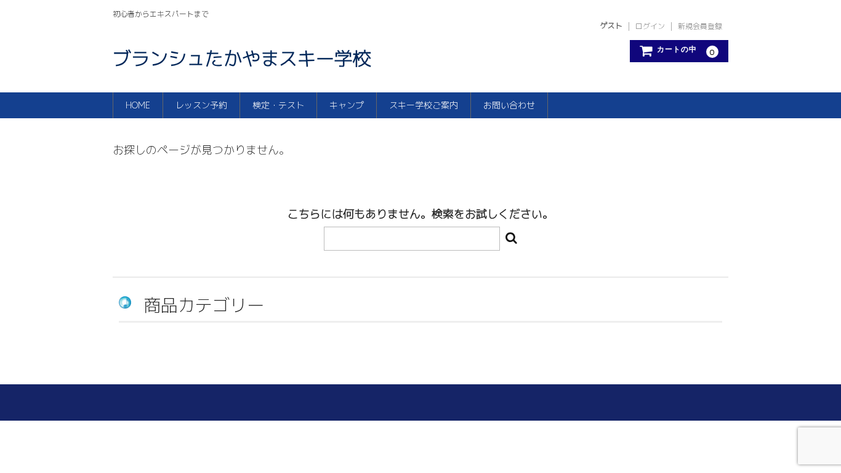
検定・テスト (278, 105)
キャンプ (346, 105)
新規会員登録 (700, 26)
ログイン (650, 26)
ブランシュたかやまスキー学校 (242, 58)
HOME (138, 105)
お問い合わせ (509, 105)
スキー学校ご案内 (423, 105)
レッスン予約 (201, 105)
